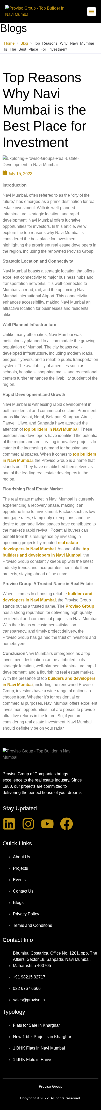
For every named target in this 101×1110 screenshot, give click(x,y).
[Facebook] (66, 823)
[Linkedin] (9, 823)
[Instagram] (28, 823)
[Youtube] (47, 823)
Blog (24, 43)
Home (9, 43)
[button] (91, 11)
